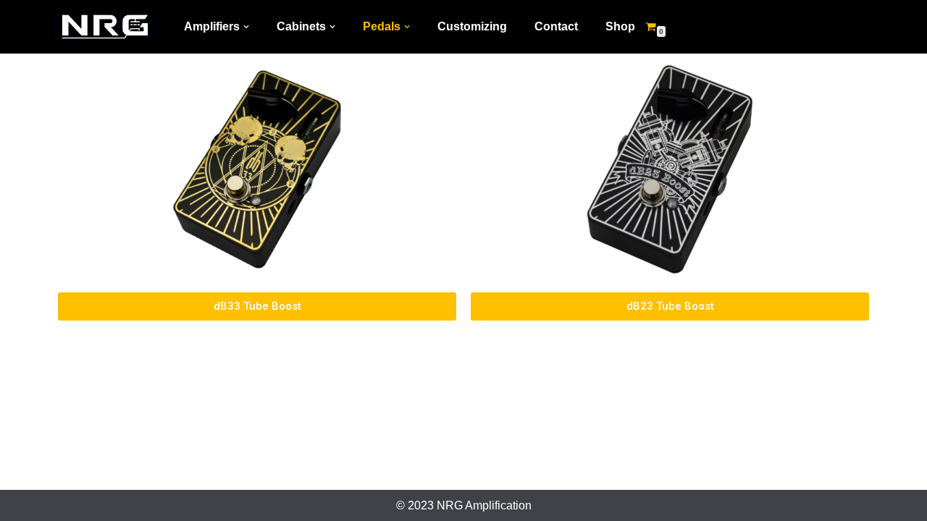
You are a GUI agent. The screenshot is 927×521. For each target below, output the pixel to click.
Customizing (472, 26)
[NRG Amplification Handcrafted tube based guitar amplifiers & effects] (105, 27)
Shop (620, 26)
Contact (556, 26)
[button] (246, 27)
